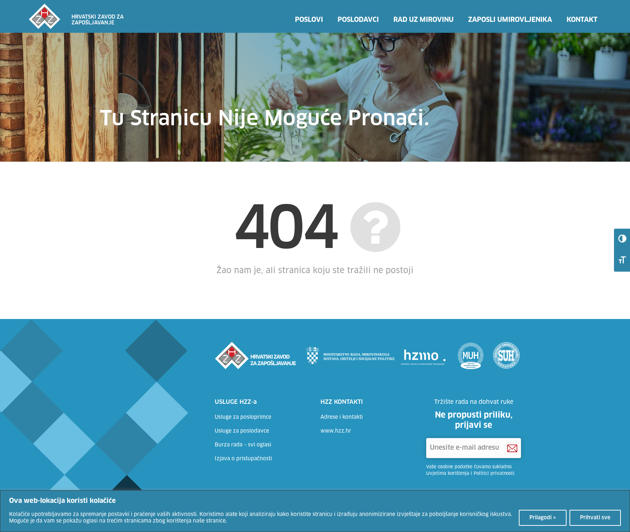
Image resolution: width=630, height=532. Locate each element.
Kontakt (582, 20)
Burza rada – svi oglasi (243, 445)
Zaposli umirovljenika (510, 20)
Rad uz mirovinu (423, 20)
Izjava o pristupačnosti (243, 458)
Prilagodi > (542, 517)
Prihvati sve (595, 517)
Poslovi (309, 20)
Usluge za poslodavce (242, 431)
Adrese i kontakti (341, 417)
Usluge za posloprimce (243, 417)
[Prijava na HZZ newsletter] (512, 448)
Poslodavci (358, 20)
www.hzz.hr (335, 431)
